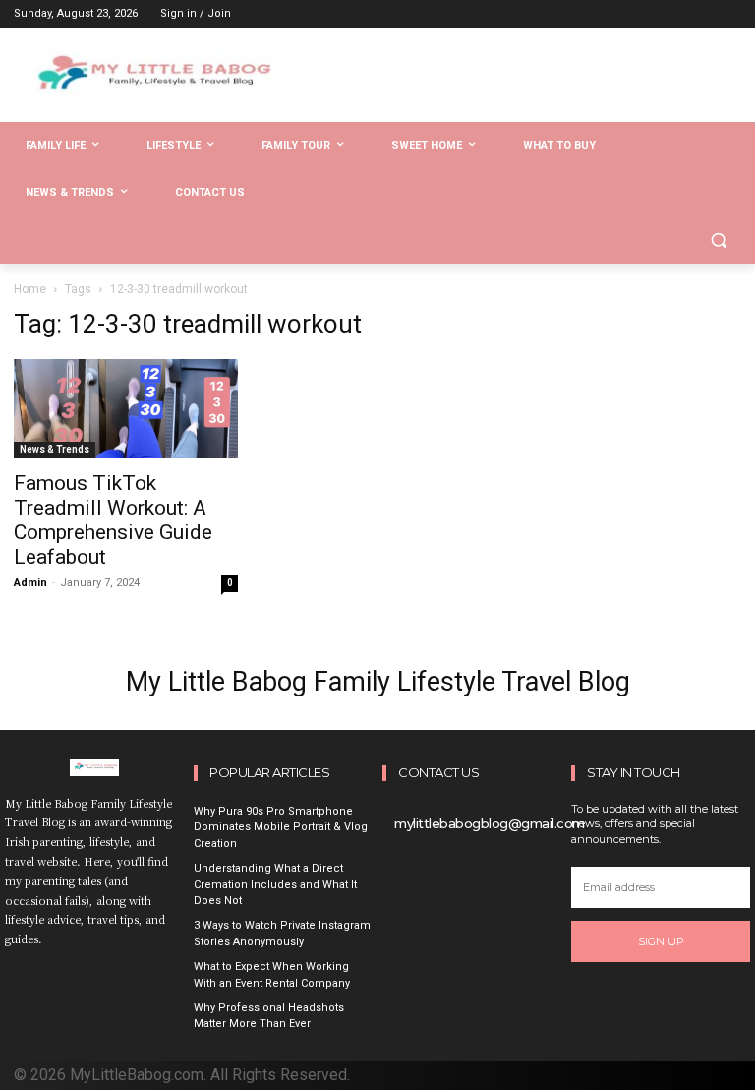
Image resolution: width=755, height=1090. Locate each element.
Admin (30, 582)
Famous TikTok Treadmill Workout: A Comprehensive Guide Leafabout (113, 520)
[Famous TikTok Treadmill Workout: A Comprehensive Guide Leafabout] (126, 409)
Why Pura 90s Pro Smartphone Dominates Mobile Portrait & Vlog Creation (281, 827)
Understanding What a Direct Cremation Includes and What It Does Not (275, 884)
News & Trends (54, 449)
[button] (718, 240)
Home (30, 289)
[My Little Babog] (147, 80)
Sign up (661, 941)
